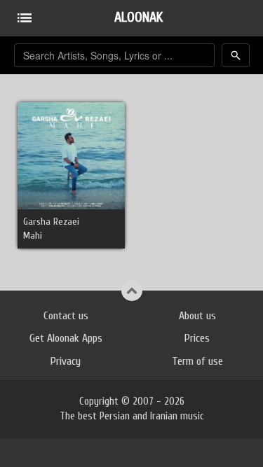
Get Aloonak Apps (65, 338)
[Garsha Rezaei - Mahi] (71, 155)
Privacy (65, 361)
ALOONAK (138, 17)
